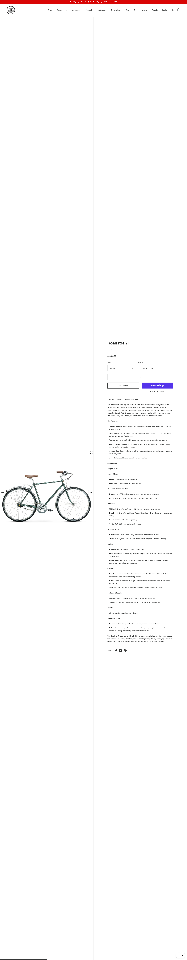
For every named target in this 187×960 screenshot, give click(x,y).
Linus (112, 349)
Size (109, 362)
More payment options (157, 391)
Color (140, 362)
